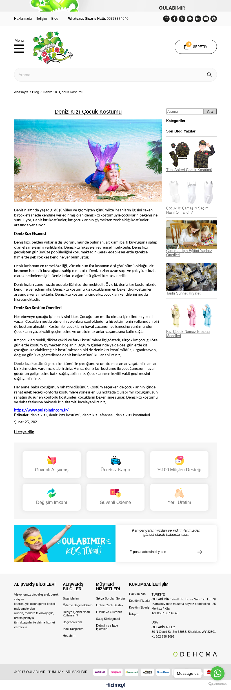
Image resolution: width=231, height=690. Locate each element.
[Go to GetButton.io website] (217, 684)
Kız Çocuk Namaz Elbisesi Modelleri (188, 333)
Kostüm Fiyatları (140, 600)
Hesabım (69, 635)
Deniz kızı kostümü (30, 364)
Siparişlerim (71, 598)
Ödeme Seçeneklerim (77, 605)
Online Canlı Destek (109, 605)
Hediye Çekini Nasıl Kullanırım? (76, 613)
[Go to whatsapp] (217, 673)
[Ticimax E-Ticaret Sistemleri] (116, 686)
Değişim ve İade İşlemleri (107, 627)
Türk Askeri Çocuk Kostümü (189, 170)
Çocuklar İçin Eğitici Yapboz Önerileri (189, 253)
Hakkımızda (23, 19)
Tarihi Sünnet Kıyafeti (183, 293)
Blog (54, 19)
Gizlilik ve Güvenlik (109, 612)
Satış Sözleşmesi (108, 618)
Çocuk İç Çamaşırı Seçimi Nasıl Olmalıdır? (187, 210)
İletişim (41, 19)
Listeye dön (24, 432)
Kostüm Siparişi (139, 607)
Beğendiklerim (72, 622)
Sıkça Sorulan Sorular (111, 598)
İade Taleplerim (73, 629)
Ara (210, 111)
